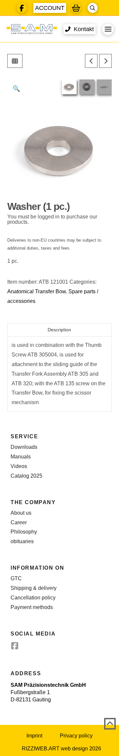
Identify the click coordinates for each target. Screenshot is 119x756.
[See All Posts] (14, 61)
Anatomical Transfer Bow (36, 291)
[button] (49, 8)
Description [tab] (59, 329)
